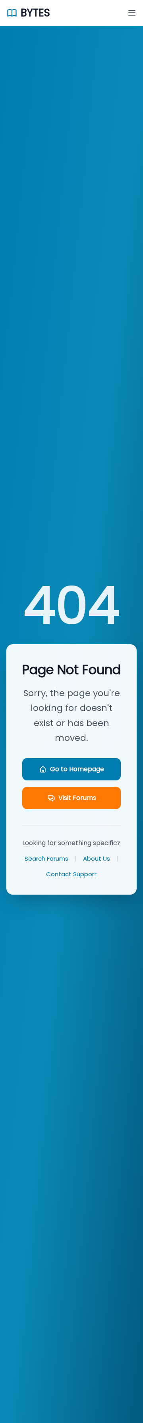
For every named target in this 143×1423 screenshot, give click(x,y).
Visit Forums (77, 797)
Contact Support (71, 874)
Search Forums (46, 858)
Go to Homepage (77, 769)
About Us (96, 858)
